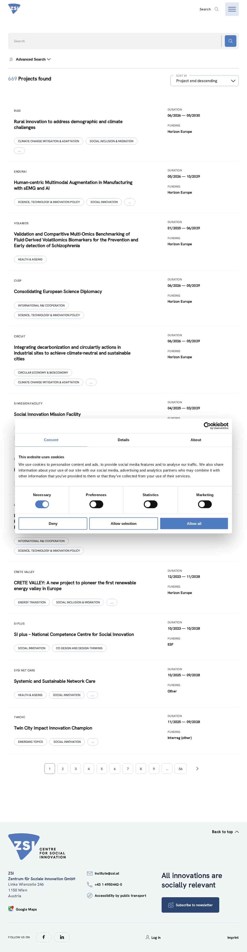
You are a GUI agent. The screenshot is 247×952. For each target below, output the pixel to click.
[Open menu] (232, 9)
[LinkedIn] (62, 937)
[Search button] (230, 41)
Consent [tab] (51, 440)
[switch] (96, 504)
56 (181, 769)
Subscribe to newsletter (194, 905)
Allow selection (124, 523)
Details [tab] (124, 440)
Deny (53, 523)
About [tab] (196, 440)
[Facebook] (44, 937)
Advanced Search (31, 59)
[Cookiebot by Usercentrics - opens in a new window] (207, 425)
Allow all (194, 523)
